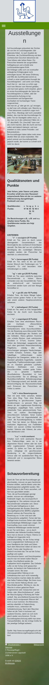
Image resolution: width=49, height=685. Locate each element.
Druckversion (14, 645)
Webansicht (39, 645)
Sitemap (8, 647)
